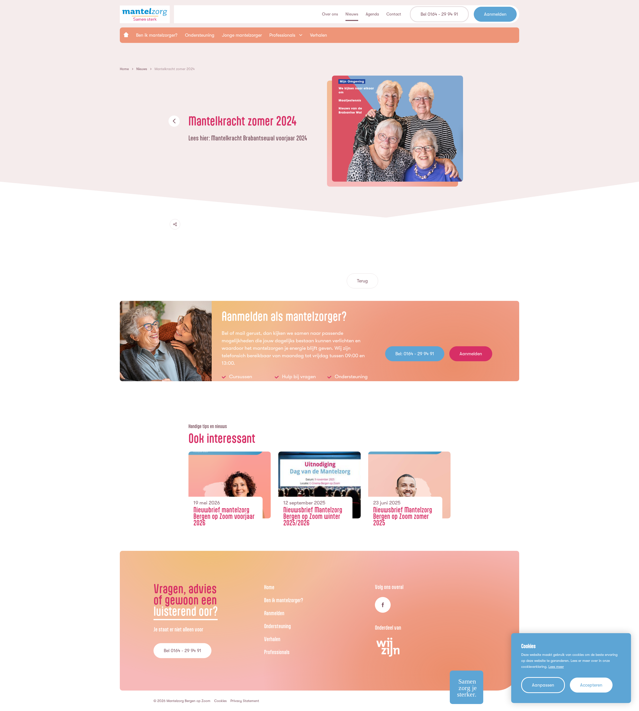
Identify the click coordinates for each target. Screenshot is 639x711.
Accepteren (591, 685)
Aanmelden (274, 613)
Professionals (277, 652)
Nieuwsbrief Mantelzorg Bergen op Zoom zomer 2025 (402, 516)
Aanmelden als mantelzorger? (284, 316)
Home (269, 587)
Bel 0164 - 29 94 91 (182, 650)
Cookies (220, 701)
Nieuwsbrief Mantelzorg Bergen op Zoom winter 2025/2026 (312, 516)
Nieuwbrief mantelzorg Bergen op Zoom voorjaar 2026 (224, 516)
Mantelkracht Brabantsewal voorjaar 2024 (259, 138)
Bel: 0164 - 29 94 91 (414, 353)
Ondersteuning (277, 626)
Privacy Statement (244, 701)
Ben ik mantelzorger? (283, 600)
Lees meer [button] (556, 667)
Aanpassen (543, 685)
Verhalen (272, 639)
